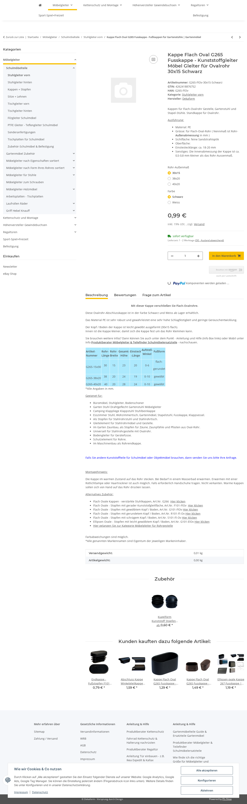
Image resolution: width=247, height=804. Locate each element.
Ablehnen (206, 790)
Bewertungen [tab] (125, 295)
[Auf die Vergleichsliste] (153, 59)
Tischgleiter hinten (20, 111)
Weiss (176, 202)
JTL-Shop (227, 799)
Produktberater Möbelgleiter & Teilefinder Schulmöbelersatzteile (134, 342)
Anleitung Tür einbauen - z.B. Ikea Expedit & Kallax (146, 758)
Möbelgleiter (11, 60)
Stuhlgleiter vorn (193, 94)
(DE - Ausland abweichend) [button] (209, 240)
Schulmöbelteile (16, 68)
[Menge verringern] (172, 256)
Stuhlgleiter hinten (20, 82)
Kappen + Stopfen (19, 89)
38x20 (176, 178)
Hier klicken (177, 501)
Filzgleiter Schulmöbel (22, 118)
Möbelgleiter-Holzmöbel (21, 189)
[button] (39, 60)
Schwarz (177, 197)
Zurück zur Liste (15, 37)
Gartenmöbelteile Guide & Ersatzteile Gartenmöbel (190, 733)
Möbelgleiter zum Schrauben (25, 182)
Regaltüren (10, 232)
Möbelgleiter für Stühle (21, 175)
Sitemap (39, 731)
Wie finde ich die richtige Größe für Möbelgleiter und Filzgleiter (191, 761)
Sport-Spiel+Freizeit (15, 239)
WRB (83, 738)
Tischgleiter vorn (18, 103)
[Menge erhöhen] (198, 256)
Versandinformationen (94, 731)
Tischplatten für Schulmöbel (26, 139)
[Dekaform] (40, 5)
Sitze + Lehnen (17, 96)
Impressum (21, 792)
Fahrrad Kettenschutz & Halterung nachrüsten (142, 740)
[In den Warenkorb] (88, 50)
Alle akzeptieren (206, 770)
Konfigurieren (207, 780)
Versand (199, 224)
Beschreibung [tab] (96, 295)
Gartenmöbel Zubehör (20, 153)
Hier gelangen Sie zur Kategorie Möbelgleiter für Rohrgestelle (133, 526)
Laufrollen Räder (17, 203)
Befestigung (11, 246)
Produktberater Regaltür (142, 749)
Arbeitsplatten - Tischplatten (24, 196)
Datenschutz (40, 792)
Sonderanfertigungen (22, 132)
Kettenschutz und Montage (20, 218)
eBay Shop (10, 274)
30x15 (176, 173)
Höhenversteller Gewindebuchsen (25, 225)
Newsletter (10, 266)
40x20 (176, 184)
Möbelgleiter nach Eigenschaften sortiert (32, 161)
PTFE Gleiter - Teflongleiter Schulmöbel (33, 125)
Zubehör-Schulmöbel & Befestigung (31, 146)
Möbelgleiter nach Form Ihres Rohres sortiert (35, 168)
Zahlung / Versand (46, 738)
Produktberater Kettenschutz (145, 731)
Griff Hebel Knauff (18, 210)
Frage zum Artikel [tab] (156, 295)
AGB (83, 745)
